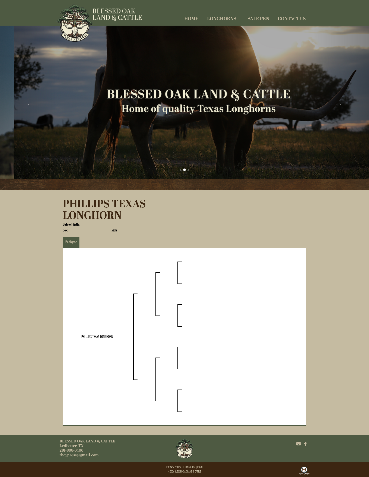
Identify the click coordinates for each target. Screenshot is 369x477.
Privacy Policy (173, 467)
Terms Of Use (189, 467)
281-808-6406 (71, 450)
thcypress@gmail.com (79, 455)
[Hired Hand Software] (304, 471)
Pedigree (71, 242)
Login (200, 467)
